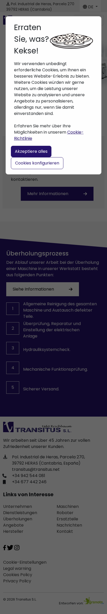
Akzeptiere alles (31, 151)
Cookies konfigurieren (37, 163)
